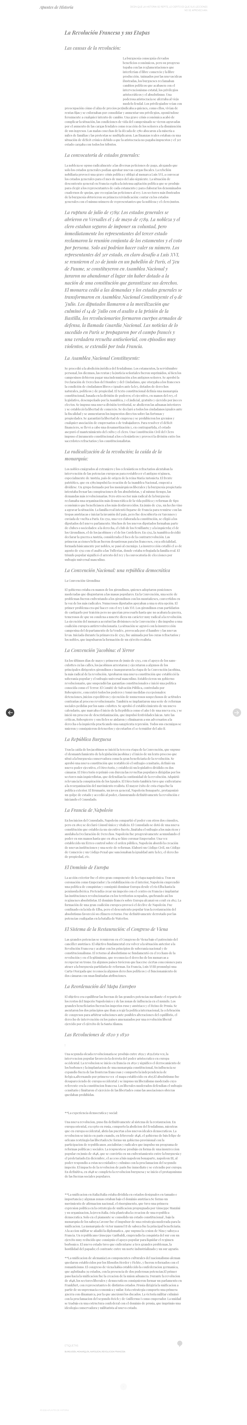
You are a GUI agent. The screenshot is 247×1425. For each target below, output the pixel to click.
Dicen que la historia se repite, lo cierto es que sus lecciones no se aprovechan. (169, 8)
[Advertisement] (94, 80)
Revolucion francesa (113, 1351)
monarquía (83, 1351)
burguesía (70, 1351)
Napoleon (95, 1351)
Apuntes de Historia (56, 7)
